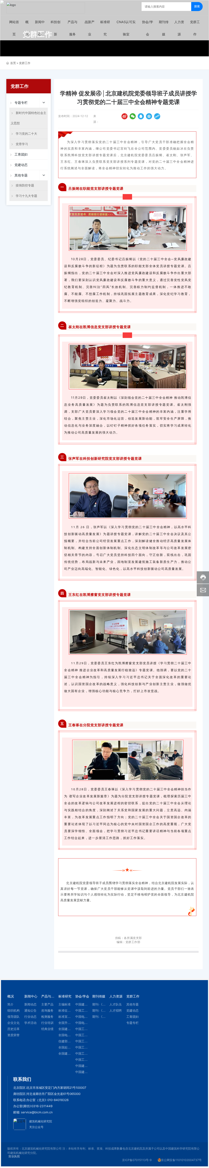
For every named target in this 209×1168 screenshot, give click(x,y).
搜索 (197, 6)
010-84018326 (58, 1100)
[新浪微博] (124, 116)
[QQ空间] (149, 116)
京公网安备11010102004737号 (181, 1160)
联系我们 (22, 1079)
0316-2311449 (41, 1106)
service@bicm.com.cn (37, 1112)
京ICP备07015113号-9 (137, 1160)
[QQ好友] (141, 116)
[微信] (133, 116)
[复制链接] (157, 116)
